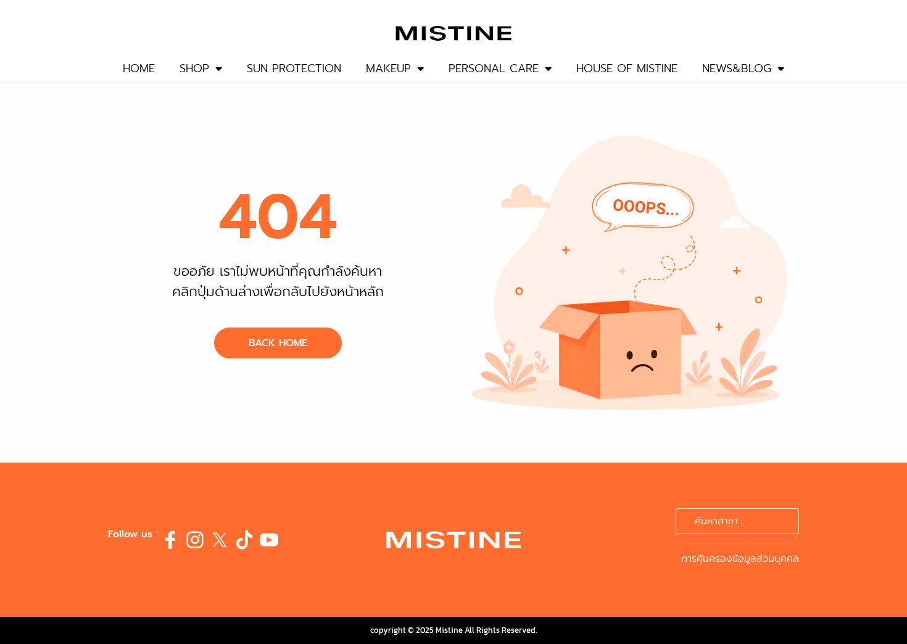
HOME (139, 68)
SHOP (194, 68)
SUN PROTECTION (294, 68)
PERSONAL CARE (494, 68)
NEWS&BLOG (736, 68)
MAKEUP (388, 68)
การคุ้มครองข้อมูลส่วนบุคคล (740, 558)
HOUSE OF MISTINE (626, 68)
